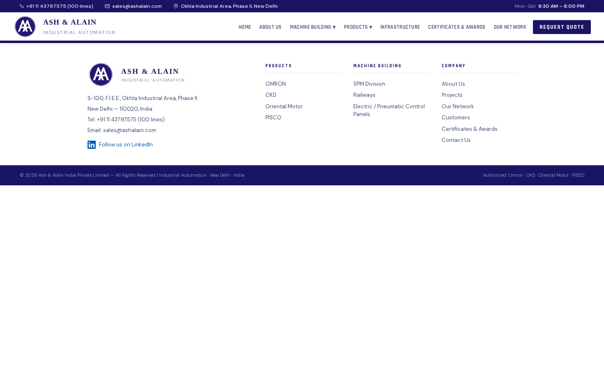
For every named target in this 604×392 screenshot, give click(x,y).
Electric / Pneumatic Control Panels (389, 110)
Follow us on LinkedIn (126, 144)
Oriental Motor (284, 106)
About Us (270, 27)
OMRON (275, 83)
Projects (452, 94)
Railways (364, 94)
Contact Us (456, 140)
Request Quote (561, 27)
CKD (271, 94)
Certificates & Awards (456, 27)
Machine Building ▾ (313, 27)
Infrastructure (400, 27)
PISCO (273, 117)
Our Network (510, 27)
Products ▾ (358, 27)
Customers (456, 117)
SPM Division (369, 83)
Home (245, 27)
